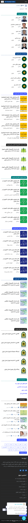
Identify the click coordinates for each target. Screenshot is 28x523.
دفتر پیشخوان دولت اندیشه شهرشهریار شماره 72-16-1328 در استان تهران (10, 133)
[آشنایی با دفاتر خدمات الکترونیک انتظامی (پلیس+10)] (23, 419)
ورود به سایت (22, 489)
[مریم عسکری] (24, 39)
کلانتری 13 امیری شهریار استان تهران (10, 334)
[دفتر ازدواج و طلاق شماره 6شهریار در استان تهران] (23, 210)
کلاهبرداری (5, 447)
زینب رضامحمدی (8, 254)
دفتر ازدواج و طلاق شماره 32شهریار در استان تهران (10, 218)
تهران (12, 19)
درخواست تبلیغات (22, 486)
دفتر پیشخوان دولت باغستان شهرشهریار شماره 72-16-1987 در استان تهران (10, 125)
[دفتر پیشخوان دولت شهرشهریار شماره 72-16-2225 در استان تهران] (23, 117)
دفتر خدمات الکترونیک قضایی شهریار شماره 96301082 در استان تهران (10, 168)
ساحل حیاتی (18, 45)
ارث (6, 444)
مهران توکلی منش (17, 64)
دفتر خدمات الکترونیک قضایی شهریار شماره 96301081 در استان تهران (10, 150)
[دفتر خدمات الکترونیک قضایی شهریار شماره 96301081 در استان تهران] (23, 150)
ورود (2, 1)
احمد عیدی (18, 31)
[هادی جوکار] (24, 19)
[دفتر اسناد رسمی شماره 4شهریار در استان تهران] (23, 270)
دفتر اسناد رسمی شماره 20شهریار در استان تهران (11, 251)
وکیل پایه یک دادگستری (22, 386)
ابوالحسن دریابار (8, 221)
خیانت (10, 444)
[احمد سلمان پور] (24, 86)
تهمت (25, 444)
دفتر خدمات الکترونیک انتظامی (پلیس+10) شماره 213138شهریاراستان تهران (10, 294)
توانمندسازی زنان (23, 393)
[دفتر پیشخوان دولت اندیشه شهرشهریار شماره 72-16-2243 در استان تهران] (23, 108)
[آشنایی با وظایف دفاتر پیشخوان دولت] (23, 405)
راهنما (26, 1)
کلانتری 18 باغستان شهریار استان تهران (10, 343)
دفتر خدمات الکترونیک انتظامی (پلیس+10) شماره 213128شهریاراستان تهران (10, 285)
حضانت (18, 447)
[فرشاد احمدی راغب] (24, 59)
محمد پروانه (9, 245)
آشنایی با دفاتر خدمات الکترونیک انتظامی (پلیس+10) (11, 418)
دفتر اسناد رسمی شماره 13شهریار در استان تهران (11, 259)
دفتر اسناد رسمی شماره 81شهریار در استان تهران (11, 233)
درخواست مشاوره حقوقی (20, 492)
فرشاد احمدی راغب (17, 57)
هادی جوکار (18, 18)
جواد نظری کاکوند (8, 101)
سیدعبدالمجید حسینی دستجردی (12, 195)
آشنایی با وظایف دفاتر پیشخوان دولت (11, 403)
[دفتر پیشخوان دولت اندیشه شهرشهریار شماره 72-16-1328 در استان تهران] (23, 135)
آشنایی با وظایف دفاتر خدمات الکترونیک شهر (10, 425)
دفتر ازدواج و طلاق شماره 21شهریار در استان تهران (10, 190)
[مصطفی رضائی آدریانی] (24, 79)
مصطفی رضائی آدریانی (16, 78)
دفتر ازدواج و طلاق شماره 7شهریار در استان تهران (10, 182)
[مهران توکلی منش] (24, 65)
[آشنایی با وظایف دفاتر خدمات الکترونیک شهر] (23, 426)
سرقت (15, 444)
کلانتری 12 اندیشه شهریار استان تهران (10, 360)
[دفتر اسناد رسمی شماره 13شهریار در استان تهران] (23, 261)
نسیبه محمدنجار (8, 110)
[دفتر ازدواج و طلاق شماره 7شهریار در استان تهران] (23, 183)
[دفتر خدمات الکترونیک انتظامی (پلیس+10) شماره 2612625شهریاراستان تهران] (23, 311)
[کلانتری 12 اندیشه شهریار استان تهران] (23, 361)
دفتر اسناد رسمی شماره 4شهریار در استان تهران (11, 268)
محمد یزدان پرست (8, 271)
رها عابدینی (9, 236)
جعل (20, 444)
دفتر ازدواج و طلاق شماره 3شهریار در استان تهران (10, 200)
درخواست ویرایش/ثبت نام (10, 1)
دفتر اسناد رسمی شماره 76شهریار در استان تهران (11, 242)
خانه (26, 9)
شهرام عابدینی (9, 263)
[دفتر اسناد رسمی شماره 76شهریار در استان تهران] (23, 243)
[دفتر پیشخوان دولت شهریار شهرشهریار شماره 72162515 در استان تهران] (23, 99)
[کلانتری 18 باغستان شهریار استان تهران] (23, 344)
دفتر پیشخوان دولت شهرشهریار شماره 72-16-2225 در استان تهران (10, 116)
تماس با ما (23, 484)
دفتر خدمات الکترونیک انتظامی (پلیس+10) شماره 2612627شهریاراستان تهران (12, 320)
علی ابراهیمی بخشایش (16, 24)
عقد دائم (10, 450)
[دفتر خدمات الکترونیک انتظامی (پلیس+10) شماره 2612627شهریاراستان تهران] (23, 320)
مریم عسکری (18, 38)
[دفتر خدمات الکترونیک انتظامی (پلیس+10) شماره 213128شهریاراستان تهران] (23, 284)
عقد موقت (24, 447)
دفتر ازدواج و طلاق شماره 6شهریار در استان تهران (10, 209)
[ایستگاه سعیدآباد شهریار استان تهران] (23, 352)
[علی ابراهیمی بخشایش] (24, 26)
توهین (24, 450)
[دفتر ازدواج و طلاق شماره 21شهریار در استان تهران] (23, 192)
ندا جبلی (19, 71)
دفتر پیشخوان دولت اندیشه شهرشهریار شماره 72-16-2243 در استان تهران (10, 107)
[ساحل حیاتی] (24, 46)
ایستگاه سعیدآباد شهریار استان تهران (10, 351)
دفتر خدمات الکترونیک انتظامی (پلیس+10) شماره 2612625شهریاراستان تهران (12, 311)
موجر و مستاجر (18, 450)
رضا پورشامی (9, 185)
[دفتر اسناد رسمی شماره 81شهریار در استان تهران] (23, 234)
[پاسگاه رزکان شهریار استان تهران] (23, 370)
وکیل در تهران (24, 390)
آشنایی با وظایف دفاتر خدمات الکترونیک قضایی (11, 411)
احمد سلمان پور (17, 85)
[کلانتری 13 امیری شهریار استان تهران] (23, 335)
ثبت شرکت (11, 447)
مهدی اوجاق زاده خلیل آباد (13, 138)
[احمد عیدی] (24, 32)
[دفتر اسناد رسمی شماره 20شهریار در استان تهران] (23, 252)
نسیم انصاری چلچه (8, 119)
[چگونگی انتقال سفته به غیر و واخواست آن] (23, 433)
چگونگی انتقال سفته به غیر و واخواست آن (11, 432)
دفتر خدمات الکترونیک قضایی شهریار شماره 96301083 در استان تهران (10, 159)
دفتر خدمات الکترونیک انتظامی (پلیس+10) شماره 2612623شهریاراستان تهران (12, 303)
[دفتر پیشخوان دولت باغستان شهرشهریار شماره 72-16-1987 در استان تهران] (23, 126)
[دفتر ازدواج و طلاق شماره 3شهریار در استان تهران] (23, 201)
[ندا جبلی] (24, 72)
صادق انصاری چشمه (7, 128)
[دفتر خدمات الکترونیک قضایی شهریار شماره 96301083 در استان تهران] (23, 159)
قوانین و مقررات (22, 497)
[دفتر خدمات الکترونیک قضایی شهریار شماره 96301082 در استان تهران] (23, 168)
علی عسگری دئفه (8, 212)
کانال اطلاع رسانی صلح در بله (21, 383)
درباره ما (23, 495)
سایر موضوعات (23, 452)
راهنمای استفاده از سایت (20, 481)
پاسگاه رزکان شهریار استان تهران (11, 369)
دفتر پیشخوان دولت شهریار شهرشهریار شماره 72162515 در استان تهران (10, 98)
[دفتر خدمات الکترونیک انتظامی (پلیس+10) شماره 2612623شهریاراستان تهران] (23, 302)
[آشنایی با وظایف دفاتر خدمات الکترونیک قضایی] (23, 412)
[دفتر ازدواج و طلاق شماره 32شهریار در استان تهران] (23, 219)
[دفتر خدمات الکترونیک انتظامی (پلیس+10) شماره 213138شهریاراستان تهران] (23, 293)
